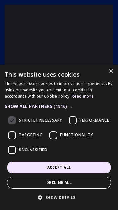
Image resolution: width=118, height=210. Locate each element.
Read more (82, 96)
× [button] (111, 71)
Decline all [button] (59, 182)
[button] (59, 106)
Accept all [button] (59, 167)
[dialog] (59, 137)
